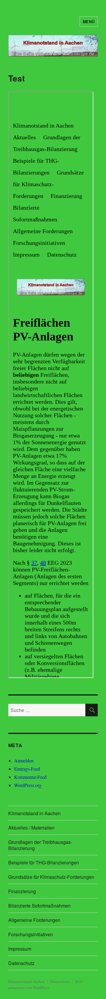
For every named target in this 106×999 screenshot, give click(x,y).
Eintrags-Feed (27, 769)
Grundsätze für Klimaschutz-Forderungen (51, 877)
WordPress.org (28, 785)
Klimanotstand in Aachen (34, 813)
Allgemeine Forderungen (34, 920)
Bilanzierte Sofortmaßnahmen (39, 905)
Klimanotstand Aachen (26, 981)
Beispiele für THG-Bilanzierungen (43, 862)
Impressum (19, 948)
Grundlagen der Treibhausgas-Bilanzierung (40, 845)
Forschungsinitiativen (30, 934)
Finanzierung (22, 891)
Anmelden (24, 760)
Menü (89, 21)
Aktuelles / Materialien (31, 827)
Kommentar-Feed (30, 777)
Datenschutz (21, 963)
